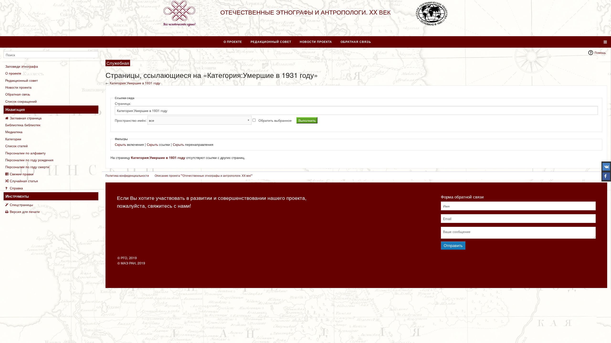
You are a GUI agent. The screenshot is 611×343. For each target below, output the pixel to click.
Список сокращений (21, 101)
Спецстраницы (21, 204)
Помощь (600, 52)
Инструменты (17, 196)
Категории (13, 138)
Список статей (16, 145)
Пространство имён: (131, 120)
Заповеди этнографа (21, 66)
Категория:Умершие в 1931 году (135, 83)
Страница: (123, 103)
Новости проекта (316, 42)
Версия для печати (25, 211)
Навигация (15, 109)
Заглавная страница (26, 118)
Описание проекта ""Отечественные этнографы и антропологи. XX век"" (204, 175)
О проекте (233, 42)
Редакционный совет (271, 42)
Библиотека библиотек (22, 124)
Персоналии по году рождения (29, 159)
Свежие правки (21, 174)
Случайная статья (24, 180)
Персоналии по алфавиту (25, 153)
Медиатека (13, 131)
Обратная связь (356, 42)
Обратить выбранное (275, 120)
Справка (16, 188)
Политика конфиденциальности (127, 175)
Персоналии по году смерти (27, 166)
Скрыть (120, 144)
